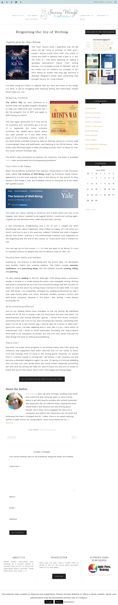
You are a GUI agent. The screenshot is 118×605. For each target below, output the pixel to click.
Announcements (93, 113)
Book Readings (92, 131)
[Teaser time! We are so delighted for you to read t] (92, 61)
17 (101, 189)
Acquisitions (90, 108)
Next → (110, 575)
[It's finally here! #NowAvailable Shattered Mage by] (108, 77)
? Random (101, 575)
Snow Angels (91, 140)
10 (101, 184)
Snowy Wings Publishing (59, 14)
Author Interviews (93, 122)
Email (12, 508)
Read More (69, 602)
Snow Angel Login (103, 2)
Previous (12, 437)
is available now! (42, 379)
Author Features (92, 117)
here (8, 160)
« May (87, 209)
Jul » (94, 209)
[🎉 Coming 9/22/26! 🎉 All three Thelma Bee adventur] (92, 77)
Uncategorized (92, 149)
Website (13, 519)
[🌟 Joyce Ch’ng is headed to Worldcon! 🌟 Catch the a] (108, 61)
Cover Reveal (91, 135)
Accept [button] (49, 602)
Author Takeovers (48, 430)
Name (12, 497)
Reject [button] (59, 602)
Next (73, 437)
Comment (14, 466)
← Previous (91, 575)
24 (101, 195)
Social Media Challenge (96, 144)
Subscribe (59, 576)
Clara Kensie (31, 394)
